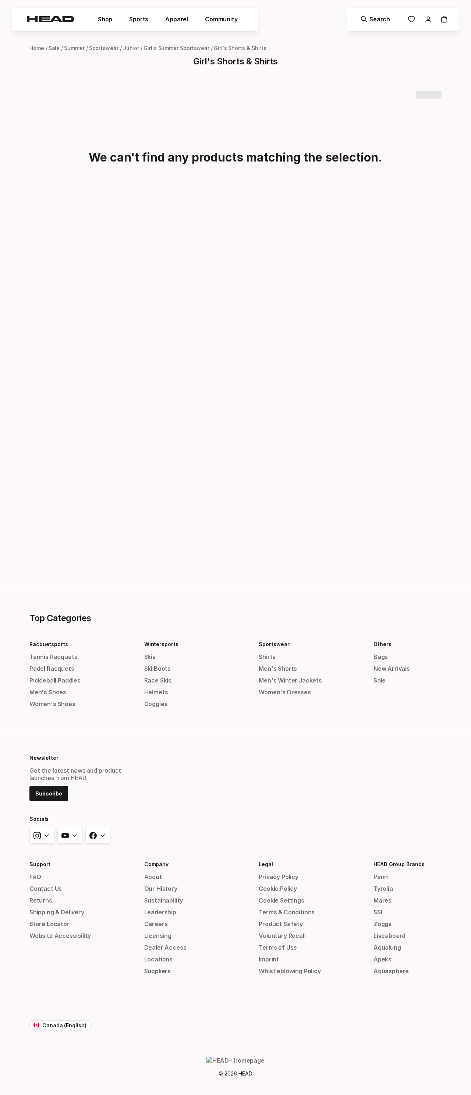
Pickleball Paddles (55, 680)
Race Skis (157, 680)
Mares (382, 900)
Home (36, 48)
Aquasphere (391, 971)
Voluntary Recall (282, 935)
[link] (411, 19)
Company (156, 864)
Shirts (267, 656)
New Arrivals (391, 668)
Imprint (269, 959)
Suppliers (157, 971)
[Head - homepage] (50, 19)
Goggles (156, 704)
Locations (158, 959)
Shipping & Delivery (56, 912)
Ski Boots (157, 668)
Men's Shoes (47, 692)
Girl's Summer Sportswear (176, 48)
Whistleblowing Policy (290, 971)
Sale (54, 48)
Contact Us (45, 888)
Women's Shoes (52, 704)
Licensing (157, 935)
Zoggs (382, 924)
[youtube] (69, 835)
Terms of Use (278, 947)
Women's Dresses (285, 692)
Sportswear (103, 48)
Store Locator (49, 924)
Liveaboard (389, 935)
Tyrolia (383, 888)
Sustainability (163, 900)
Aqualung (387, 947)
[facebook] (97, 835)
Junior (131, 48)
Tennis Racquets (53, 656)
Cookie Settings (281, 900)
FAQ (35, 876)
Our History (160, 888)
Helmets (156, 692)
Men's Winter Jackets (290, 680)
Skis (150, 656)
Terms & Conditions (287, 912)
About (153, 876)
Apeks (382, 959)
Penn (380, 876)
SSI (377, 912)
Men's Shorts (278, 668)
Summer (74, 48)
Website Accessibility (60, 935)
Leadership (160, 912)
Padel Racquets (51, 668)
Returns (40, 900)
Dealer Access (165, 947)
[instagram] (41, 835)
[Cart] (444, 19)
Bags (380, 656)
